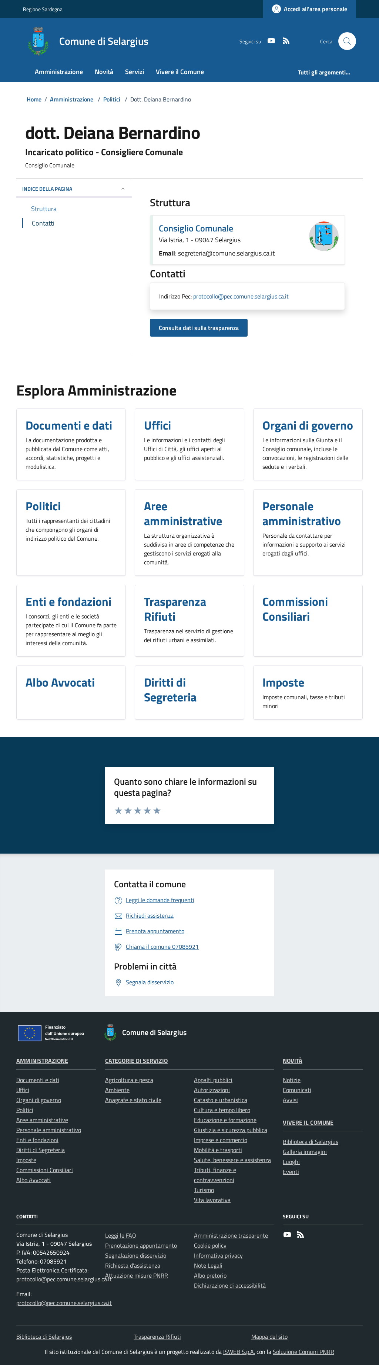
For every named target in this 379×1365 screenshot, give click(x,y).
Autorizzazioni (212, 1089)
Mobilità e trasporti (218, 1149)
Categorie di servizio (136, 1060)
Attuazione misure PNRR (136, 1275)
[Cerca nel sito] (347, 41)
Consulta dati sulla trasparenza (199, 327)
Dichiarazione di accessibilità (230, 1285)
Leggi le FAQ (120, 1235)
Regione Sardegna (43, 9)
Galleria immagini (305, 1151)
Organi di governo (38, 1099)
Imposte (26, 1159)
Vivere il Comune (308, 1122)
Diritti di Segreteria (40, 1149)
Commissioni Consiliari (44, 1169)
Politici (111, 99)
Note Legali (208, 1265)
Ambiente (117, 1089)
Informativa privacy (218, 1255)
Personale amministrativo (48, 1129)
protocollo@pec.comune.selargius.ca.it (241, 296)
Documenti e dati (37, 1079)
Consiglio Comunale (196, 228)
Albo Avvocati (33, 1179)
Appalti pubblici (213, 1079)
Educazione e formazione (225, 1119)
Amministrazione (71, 99)
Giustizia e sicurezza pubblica (230, 1129)
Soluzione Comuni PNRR (303, 1351)
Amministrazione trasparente (231, 1235)
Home (34, 99)
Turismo (204, 1189)
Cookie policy (210, 1245)
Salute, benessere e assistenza (232, 1159)
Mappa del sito (269, 1336)
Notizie (292, 1079)
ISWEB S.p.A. (239, 1351)
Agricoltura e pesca (129, 1079)
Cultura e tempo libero (222, 1109)
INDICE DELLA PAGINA (47, 189)
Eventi (291, 1171)
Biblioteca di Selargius (310, 1141)
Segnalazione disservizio (135, 1255)
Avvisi (290, 1099)
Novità (292, 1060)
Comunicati (297, 1089)
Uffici (22, 1089)
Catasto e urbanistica (220, 1099)
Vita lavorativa (212, 1199)
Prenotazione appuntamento (141, 1245)
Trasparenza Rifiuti (157, 1336)
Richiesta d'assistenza (132, 1265)
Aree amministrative (42, 1119)
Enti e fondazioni (37, 1139)
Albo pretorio (210, 1275)
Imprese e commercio (220, 1139)
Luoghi (291, 1161)
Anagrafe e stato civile (133, 1099)
